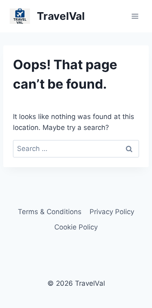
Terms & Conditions (49, 212)
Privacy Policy (112, 212)
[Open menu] (134, 16)
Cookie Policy (76, 227)
